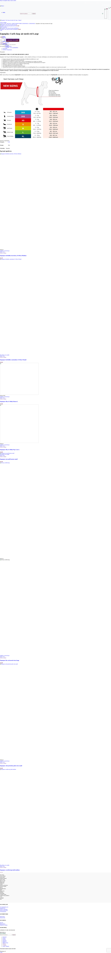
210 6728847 (106, 5)
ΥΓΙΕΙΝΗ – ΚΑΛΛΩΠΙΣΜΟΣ (11, 47)
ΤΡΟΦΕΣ (7, 42)
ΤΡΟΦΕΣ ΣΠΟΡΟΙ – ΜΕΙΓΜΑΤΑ (12, 39)
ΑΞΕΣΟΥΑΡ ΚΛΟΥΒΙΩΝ (10, 40)
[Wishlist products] (106, 13)
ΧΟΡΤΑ (7, 46)
